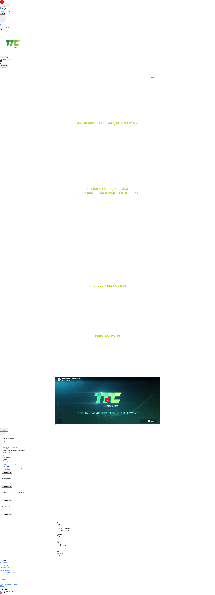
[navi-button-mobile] (1, 29)
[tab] (4, 65)
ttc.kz (152, 77)
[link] (3, 18)
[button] (1, 24)
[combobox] (4, 589)
